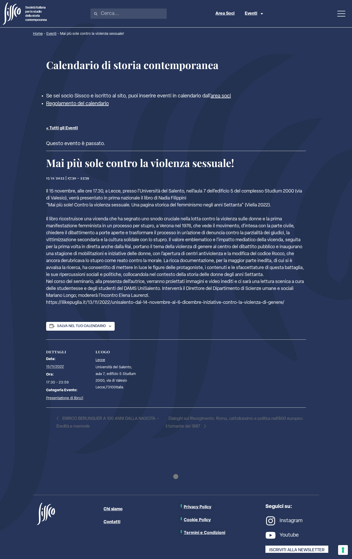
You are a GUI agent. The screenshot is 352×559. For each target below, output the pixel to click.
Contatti (112, 522)
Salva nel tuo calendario (81, 326)
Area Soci (224, 14)
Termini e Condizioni (204, 532)
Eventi (251, 14)
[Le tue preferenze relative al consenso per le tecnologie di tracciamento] (343, 550)
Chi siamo (113, 509)
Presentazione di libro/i (64, 398)
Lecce (100, 360)
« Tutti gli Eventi (62, 128)
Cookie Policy (197, 519)
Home (38, 34)
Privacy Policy (197, 506)
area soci (221, 96)
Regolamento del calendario (77, 103)
